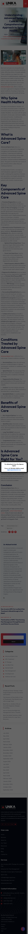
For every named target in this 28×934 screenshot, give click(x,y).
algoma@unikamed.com (14, 470)
